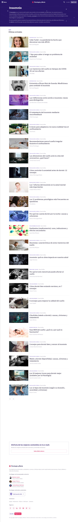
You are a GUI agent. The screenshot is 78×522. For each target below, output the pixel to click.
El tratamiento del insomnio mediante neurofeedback (44, 113)
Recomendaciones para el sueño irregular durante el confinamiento (45, 142)
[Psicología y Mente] (39, 2)
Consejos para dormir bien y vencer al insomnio (48, 344)
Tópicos (21, 501)
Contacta (31, 501)
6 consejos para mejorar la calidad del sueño (46, 301)
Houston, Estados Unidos (18, 482)
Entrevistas (32, 37)
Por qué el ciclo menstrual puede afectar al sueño (46, 273)
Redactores (15, 501)
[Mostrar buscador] (64, 2)
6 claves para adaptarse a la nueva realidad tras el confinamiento (49, 128)
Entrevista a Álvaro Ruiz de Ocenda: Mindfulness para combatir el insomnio (48, 84)
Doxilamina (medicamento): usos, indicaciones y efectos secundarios (48, 229)
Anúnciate (25, 501)
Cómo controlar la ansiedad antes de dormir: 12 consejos (48, 171)
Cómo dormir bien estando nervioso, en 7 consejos (45, 287)
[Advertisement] (39, 421)
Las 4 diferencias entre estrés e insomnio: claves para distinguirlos (48, 99)
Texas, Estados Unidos (17, 478)
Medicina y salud (33, 269)
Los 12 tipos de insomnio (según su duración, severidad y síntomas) (47, 389)
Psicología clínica (34, 52)
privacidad (49, 517)
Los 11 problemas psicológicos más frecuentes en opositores (49, 200)
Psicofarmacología (34, 226)
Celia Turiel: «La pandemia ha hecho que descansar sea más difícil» (45, 41)
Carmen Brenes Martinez (18, 485)
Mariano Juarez (16, 477)
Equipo (10, 501)
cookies (54, 517)
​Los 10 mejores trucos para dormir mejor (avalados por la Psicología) (45, 374)
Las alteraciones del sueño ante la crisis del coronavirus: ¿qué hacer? (46, 157)
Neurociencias (33, 327)
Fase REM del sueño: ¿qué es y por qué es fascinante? (45, 331)
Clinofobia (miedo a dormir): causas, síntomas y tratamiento (48, 316)
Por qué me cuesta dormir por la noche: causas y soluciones (48, 215)
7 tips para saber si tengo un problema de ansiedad (45, 55)
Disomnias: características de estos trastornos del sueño (49, 244)
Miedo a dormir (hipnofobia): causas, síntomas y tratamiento (48, 360)
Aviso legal (43, 517)
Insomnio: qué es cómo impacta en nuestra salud (48, 257)
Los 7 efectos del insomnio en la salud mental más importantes (47, 186)
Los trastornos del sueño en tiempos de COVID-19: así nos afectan (48, 70)
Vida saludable (33, 283)
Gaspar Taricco (16, 481)
